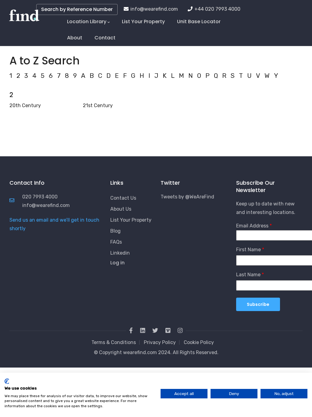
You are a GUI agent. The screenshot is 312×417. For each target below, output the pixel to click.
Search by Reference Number (77, 9)
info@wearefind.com (154, 9)
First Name (248, 249)
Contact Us (123, 198)
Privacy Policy (160, 342)
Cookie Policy (199, 342)
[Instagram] (180, 331)
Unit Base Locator (199, 21)
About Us (120, 209)
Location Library (86, 21)
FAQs (116, 242)
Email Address (252, 226)
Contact (104, 37)
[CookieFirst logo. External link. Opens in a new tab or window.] (7, 381)
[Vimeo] (167, 331)
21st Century (98, 105)
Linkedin (120, 253)
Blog (115, 231)
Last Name (248, 274)
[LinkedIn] (142, 331)
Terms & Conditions (113, 342)
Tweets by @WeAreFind (187, 197)
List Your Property (143, 21)
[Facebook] (131, 331)
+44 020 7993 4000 (217, 9)
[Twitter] (155, 331)
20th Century (25, 105)
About (74, 37)
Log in (117, 262)
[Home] (24, 12)
